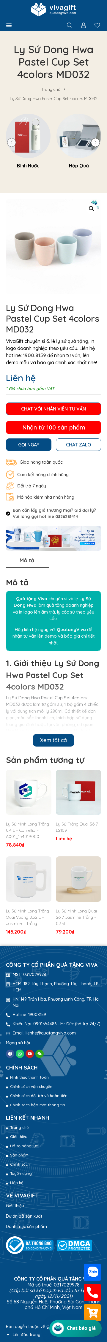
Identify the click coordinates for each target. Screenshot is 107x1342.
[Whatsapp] (20, 1054)
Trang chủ (50, 89)
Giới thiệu (15, 1205)
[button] (8, 25)
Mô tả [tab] (27, 560)
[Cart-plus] (92, 1312)
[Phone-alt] (92, 1292)
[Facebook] (10, 1054)
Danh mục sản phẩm (26, 1226)
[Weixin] (39, 1054)
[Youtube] (30, 1054)
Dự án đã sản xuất (24, 1216)
